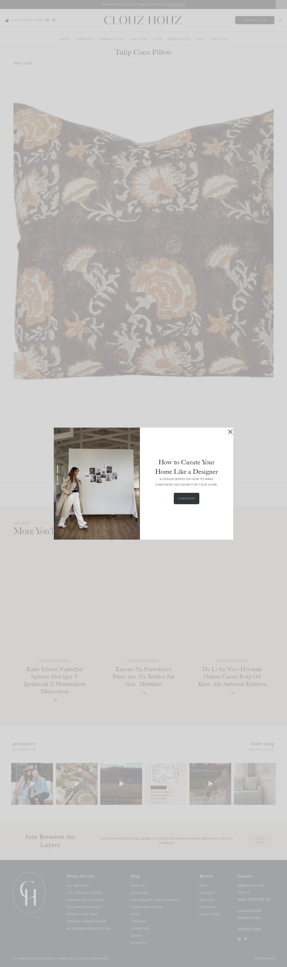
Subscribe (186, 498)
